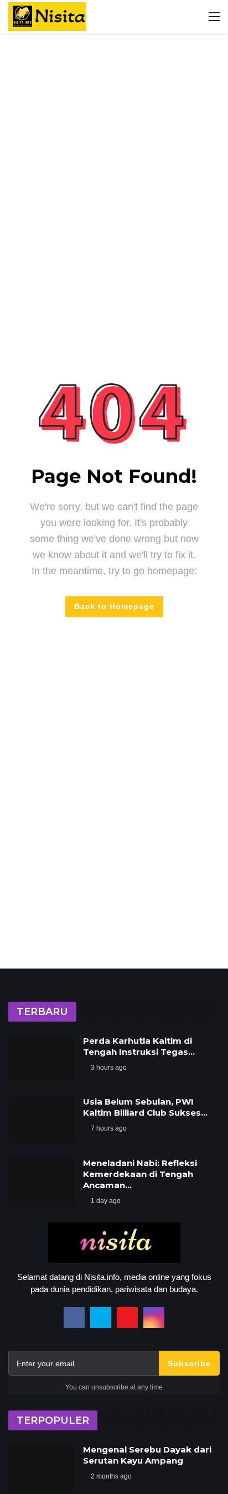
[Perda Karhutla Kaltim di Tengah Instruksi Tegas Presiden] (41, 1059)
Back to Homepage (114, 606)
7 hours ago (109, 1128)
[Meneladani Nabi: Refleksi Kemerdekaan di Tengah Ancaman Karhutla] (41, 1181)
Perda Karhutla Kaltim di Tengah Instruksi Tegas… (139, 1046)
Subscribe (189, 1363)
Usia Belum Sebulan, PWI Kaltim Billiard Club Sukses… (145, 1107)
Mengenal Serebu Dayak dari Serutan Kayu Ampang (147, 1455)
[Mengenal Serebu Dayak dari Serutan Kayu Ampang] (41, 1468)
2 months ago (111, 1476)
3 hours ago (109, 1067)
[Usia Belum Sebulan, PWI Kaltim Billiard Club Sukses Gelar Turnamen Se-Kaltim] (41, 1120)
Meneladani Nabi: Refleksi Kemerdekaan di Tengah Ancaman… (140, 1174)
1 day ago (106, 1201)
